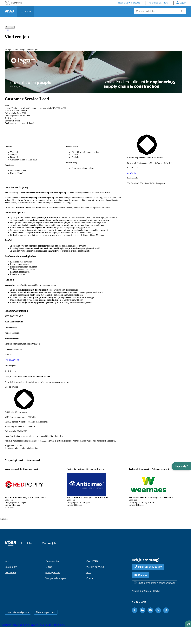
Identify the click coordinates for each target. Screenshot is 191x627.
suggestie (144, 590)
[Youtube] (150, 610)
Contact (90, 578)
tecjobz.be (131, 173)
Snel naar (9, 27)
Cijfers (48, 566)
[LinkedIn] (142, 610)
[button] (181, 466)
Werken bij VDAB (95, 566)
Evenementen (52, 561)
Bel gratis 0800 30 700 (150, 566)
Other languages (56, 624)
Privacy (34, 624)
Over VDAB (92, 561)
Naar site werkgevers (129, 2)
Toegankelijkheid (21, 624)
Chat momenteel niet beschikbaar (156, 583)
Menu (28, 11)
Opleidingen (11, 566)
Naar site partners (158, 2)
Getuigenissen (52, 572)
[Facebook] (134, 610)
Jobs (7, 30)
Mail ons (142, 575)
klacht (156, 590)
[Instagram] (158, 610)
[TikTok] (166, 610)
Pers (88, 572)
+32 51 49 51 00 (12, 360)
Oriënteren (10, 572)
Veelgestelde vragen (55, 578)
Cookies (42, 624)
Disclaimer (6, 624)
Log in (183, 2)
